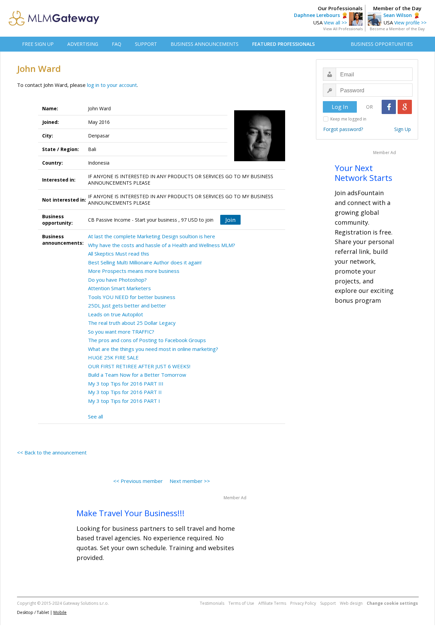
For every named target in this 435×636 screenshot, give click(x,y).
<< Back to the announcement (52, 452)
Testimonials (212, 603)
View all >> (335, 22)
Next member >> (190, 481)
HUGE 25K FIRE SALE (113, 357)
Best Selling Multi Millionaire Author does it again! (145, 262)
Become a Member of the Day (397, 28)
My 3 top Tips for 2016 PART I (124, 400)
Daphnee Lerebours (317, 15)
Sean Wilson (397, 15)
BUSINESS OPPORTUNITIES (382, 44)
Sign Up (402, 129)
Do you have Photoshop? (117, 279)
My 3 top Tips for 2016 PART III (125, 383)
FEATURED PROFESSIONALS (283, 44)
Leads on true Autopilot (115, 314)
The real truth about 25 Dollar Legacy (132, 322)
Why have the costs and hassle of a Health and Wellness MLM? (161, 245)
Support (328, 603)
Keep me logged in (348, 119)
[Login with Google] (405, 107)
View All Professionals (343, 28)
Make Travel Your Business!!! (130, 513)
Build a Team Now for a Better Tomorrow (137, 374)
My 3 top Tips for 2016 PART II (125, 392)
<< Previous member (138, 481)
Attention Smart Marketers (119, 288)
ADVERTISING (82, 44)
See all (95, 416)
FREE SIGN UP (38, 44)
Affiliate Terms (272, 603)
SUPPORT (146, 44)
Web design (351, 603)
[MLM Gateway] (54, 23)
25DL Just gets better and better (127, 305)
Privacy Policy (303, 603)
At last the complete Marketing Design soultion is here (151, 236)
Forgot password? (343, 129)
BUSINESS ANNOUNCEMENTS (205, 44)
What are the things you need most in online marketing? (153, 348)
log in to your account (112, 84)
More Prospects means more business (133, 270)
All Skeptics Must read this (118, 253)
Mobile (60, 612)
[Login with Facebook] (389, 107)
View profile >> (410, 22)
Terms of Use (241, 603)
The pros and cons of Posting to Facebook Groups (147, 340)
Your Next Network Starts (363, 172)
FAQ (116, 44)
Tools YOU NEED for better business (131, 297)
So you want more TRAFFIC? (121, 331)
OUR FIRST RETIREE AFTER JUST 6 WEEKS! (139, 366)
